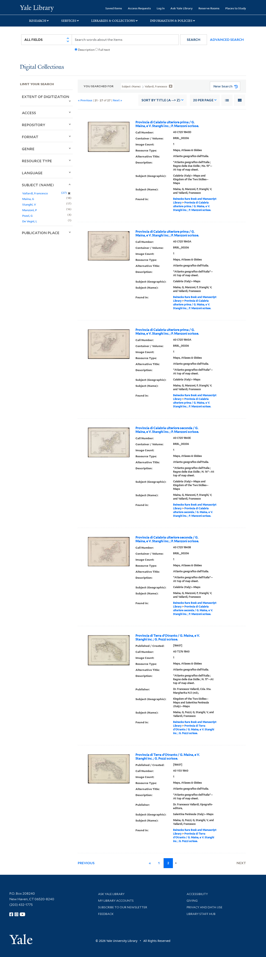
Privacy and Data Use (204, 907)
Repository (33, 124)
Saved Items (113, 8)
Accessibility (197, 894)
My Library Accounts (116, 900)
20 (203, 100)
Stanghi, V (29, 204)
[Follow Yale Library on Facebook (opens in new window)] (11, 914)
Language (32, 172)
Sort (161, 100)
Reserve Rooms (208, 8)
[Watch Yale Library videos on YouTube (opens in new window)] (22, 914)
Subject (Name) (38, 184)
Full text (104, 49)
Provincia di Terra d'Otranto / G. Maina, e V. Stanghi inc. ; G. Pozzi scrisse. (167, 637)
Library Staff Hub (201, 914)
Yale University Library (37, 8)
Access (29, 112)
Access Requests (139, 8)
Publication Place (40, 232)
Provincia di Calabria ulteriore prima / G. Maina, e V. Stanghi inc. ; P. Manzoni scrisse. (167, 124)
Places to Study (235, 8)
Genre (28, 148)
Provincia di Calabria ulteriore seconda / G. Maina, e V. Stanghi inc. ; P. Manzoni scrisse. (167, 430)
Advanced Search (227, 40)
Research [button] (37, 21)
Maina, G (28, 199)
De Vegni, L (29, 221)
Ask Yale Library (181, 8)
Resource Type (37, 160)
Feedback (106, 914)
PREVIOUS (86, 863)
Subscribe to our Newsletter (122, 907)
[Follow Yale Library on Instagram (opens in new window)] (16, 914)
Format (30, 136)
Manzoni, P (29, 210)
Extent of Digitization (45, 96)
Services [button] (68, 21)
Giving (192, 900)
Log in (161, 8)
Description (86, 49)
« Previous (85, 100)
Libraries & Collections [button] (113, 21)
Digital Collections (42, 67)
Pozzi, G (27, 216)
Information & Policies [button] (171, 21)
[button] (193, 39)
